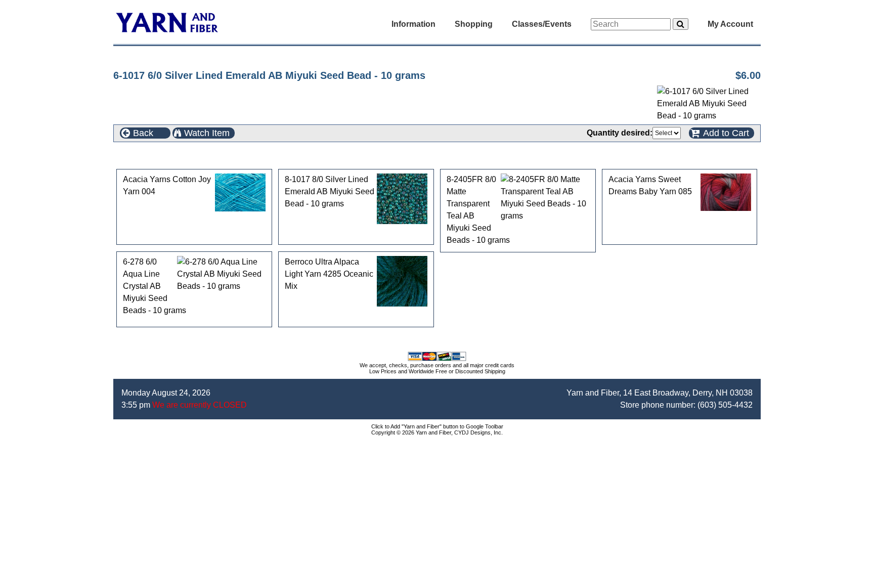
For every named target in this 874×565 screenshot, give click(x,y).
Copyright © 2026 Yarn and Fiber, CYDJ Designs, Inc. (437, 432)
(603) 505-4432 (725, 405)
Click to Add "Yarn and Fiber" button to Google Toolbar (437, 426)
